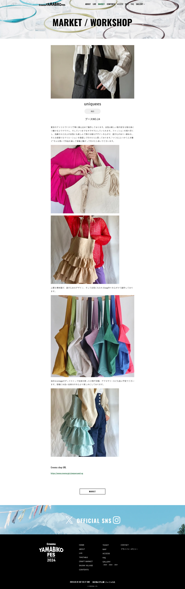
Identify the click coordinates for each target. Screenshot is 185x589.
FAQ (132, 4)
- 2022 (110, 565)
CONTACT (125, 545)
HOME (81, 545)
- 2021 (115, 565)
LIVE (94, 4)
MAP (127, 4)
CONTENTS (111, 4)
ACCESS (120, 4)
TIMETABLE (83, 557)
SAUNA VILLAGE (86, 565)
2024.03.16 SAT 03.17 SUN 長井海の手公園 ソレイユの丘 (92, 582)
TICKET (106, 545)
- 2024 (105, 565)
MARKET (101, 4)
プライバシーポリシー (129, 549)
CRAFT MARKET (86, 561)
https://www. (67, 473)
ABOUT (88, 4)
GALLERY (106, 561)
